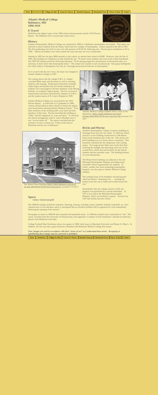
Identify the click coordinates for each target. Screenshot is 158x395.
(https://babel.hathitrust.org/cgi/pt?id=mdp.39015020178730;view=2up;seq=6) (50, 185)
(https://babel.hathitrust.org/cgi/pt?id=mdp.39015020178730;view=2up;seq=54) (101, 115)
